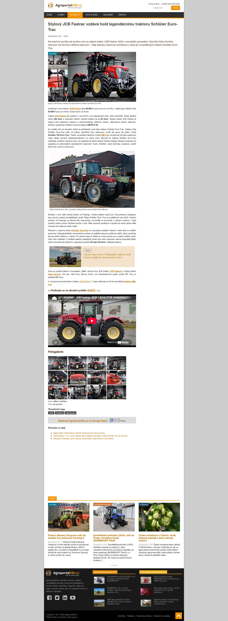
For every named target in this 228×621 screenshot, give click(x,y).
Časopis (122, 15)
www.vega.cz (72, 617)
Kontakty (121, 615)
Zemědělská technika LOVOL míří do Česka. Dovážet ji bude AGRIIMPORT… (121, 578)
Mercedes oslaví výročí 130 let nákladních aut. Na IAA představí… (166, 590)
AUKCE (91, 290)
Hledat (175, 8)
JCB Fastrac (75, 108)
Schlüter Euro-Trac (80, 230)
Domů (49, 15)
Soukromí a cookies (161, 615)
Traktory (59, 413)
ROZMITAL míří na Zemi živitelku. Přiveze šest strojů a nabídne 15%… (119, 590)
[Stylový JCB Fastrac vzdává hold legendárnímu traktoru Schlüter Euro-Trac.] (92, 101)
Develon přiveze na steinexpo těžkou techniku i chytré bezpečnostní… (166, 601)
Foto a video (92, 15)
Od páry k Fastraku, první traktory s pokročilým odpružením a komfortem (83, 438)
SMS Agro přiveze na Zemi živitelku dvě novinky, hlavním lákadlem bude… (119, 601)
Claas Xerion (54, 274)
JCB (51, 413)
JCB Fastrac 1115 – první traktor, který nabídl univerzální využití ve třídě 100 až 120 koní (90, 435)
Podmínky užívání (144, 615)
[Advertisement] (92, 468)
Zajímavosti (70, 413)
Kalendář (108, 15)
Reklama (131, 615)
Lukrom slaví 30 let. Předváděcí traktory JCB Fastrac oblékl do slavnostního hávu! (107, 256)
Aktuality (75, 15)
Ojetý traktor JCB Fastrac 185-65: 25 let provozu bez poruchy (79, 433)
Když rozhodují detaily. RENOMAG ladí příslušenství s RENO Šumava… (166, 578)
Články (61, 15)
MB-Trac (105, 135)
